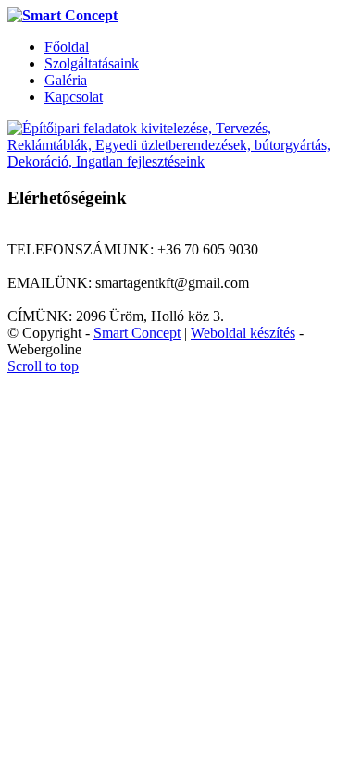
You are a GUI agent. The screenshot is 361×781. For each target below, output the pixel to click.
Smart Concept (136, 333)
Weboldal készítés (243, 333)
